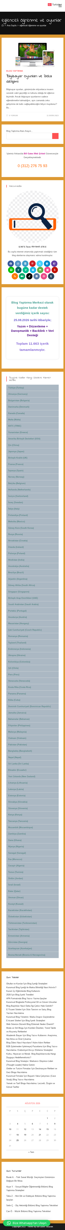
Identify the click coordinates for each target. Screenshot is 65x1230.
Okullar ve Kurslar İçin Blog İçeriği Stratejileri (26, 983)
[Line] (11, 270)
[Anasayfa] (3, 25)
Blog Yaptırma (14, 71)
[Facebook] (11, 263)
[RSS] (15, 276)
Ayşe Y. (9, 1187)
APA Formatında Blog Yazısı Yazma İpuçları (26, 998)
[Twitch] (54, 263)
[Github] (40, 270)
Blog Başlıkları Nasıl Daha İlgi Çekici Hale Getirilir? (29, 1006)
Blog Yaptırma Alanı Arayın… (19, 131)
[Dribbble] (44, 276)
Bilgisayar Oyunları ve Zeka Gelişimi (29, 79)
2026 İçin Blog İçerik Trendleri (20, 994)
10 (10, 1129)
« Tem (31, 1152)
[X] (40, 263)
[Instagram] (18, 263)
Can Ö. (9, 1211)
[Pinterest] (32, 263)
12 (25, 1129)
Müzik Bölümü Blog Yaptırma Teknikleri (33, 1211)
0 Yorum (13, 115)
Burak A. (10, 1177)
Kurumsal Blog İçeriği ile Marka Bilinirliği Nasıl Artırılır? (31, 987)
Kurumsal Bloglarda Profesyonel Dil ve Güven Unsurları (31, 1002)
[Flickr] (47, 270)
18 (17, 1134)
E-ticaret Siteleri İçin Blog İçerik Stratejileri (25, 1020)
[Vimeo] (33, 270)
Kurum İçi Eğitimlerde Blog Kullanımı (23, 991)
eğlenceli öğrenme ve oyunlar (33, 25)
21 (40, 1134)
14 (40, 1129)
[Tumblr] (51, 276)
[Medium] (22, 276)
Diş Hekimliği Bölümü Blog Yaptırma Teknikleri (36, 1205)
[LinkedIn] (25, 263)
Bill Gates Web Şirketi (35, 153)
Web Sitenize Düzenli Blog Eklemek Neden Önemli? (30, 1024)
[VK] (36, 276)
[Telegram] (47, 263)
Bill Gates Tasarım (45, 1227)
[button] (26, 1223)
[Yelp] (55, 270)
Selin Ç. (10, 1205)
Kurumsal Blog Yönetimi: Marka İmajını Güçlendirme (30, 1017)
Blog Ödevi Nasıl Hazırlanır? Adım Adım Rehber (28, 1042)
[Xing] (18, 270)
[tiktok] (29, 276)
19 (25, 1134)
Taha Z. (9, 1196)
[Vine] (26, 270)
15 (47, 1129)
